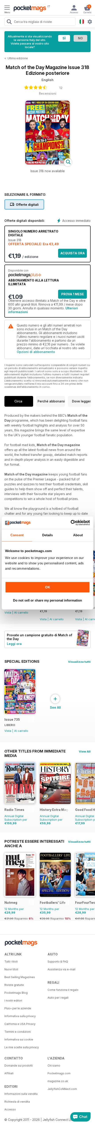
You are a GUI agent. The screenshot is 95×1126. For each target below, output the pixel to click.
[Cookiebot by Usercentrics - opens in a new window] (70, 523)
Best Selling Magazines (19, 977)
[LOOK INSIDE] (47, 163)
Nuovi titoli (11, 969)
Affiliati (8, 1073)
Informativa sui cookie (18, 1039)
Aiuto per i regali (58, 997)
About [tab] (78, 535)
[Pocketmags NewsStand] (28, 8)
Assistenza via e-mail (61, 969)
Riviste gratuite (14, 985)
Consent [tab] (17, 535)
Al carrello (21, 612)
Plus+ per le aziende (17, 1008)
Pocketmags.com (59, 1073)
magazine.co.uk (58, 1081)
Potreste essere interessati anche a (34, 841)
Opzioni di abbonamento (36, 352)
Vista (7, 612)
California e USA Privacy (20, 1024)
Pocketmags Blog (16, 992)
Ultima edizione (18, 58)
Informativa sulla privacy (20, 1016)
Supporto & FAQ (58, 961)
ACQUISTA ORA (72, 253)
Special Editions (21, 661)
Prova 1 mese (72, 294)
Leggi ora (14, 644)
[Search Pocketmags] (9, 22)
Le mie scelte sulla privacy (21, 1047)
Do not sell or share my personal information (47, 600)
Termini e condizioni (17, 1031)
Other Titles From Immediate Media (35, 751)
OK (47, 587)
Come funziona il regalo (63, 989)
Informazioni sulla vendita (21, 1093)
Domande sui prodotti (18, 1065)
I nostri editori (13, 1000)
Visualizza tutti (79, 661)
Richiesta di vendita (17, 1101)
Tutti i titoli (11, 961)
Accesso (10, 1109)
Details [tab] (47, 535)
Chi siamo (54, 1065)
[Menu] (7, 8)
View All (85, 751)
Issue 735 (12, 719)
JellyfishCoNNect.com (62, 1089)
